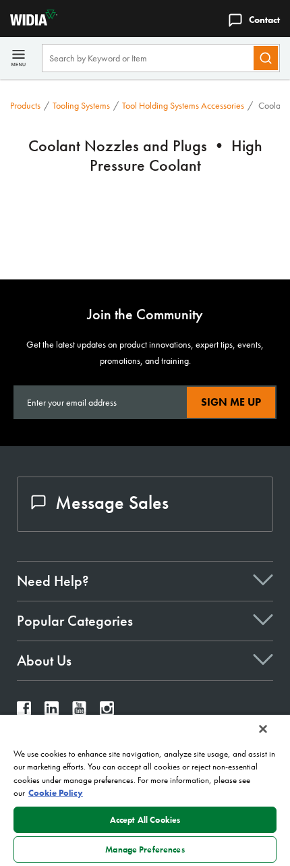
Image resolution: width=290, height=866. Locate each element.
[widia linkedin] (52, 712)
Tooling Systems (81, 105)
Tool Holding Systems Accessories (183, 105)
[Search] (266, 58)
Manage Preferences (144, 849)
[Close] (263, 729)
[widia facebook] (24, 712)
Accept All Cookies (145, 820)
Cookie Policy (55, 793)
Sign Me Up (231, 402)
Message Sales (112, 502)
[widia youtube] (79, 712)
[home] (28, 22)
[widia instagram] (107, 712)
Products (25, 105)
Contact (264, 19)
